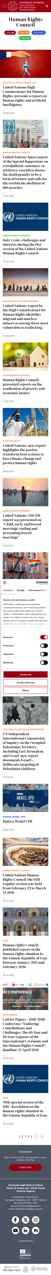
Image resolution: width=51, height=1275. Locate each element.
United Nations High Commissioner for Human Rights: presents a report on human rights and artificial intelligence (25, 96)
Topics (25, 38)
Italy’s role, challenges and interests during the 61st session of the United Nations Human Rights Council (25, 246)
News (24, 33)
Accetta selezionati (26, 682)
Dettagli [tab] (20, 590)
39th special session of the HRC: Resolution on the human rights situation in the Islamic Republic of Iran (25, 1109)
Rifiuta (25, 690)
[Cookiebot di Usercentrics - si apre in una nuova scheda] (36, 582)
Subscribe (26, 1167)
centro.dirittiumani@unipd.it (26, 1206)
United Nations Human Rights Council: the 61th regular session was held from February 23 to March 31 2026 (24, 884)
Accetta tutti (25, 674)
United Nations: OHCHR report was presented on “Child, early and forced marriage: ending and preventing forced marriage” (22, 526)
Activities (39, 33)
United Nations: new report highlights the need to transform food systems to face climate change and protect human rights (24, 454)
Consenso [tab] (8, 590)
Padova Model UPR (17, 821)
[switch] (44, 646)
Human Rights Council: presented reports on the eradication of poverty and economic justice (24, 386)
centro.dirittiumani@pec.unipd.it (25, 1209)
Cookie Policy (25, 1241)
